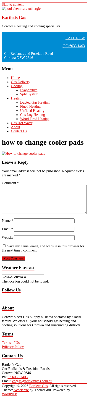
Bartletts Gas (14, 17)
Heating (16, 98)
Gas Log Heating (32, 115)
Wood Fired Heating (35, 119)
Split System (29, 94)
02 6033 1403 (18, 377)
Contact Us (19, 131)
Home (15, 78)
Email (7, 229)
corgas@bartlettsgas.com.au (32, 381)
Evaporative (28, 90)
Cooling (17, 86)
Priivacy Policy (13, 347)
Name (7, 221)
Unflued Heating (32, 111)
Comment (10, 183)
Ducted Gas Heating (35, 102)
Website (7, 237)
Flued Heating (30, 106)
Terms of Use (11, 343)
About (15, 127)
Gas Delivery (20, 82)
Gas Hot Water (21, 123)
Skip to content (13, 4)
